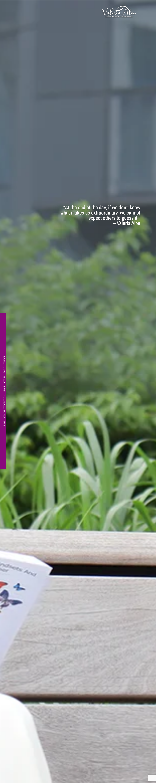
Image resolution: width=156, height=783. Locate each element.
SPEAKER (4, 379)
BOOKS (4, 370)
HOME (4, 423)
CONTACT (4, 360)
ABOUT (4, 389)
